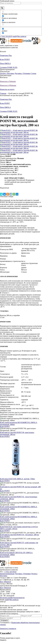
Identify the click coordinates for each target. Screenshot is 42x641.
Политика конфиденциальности (12, 598)
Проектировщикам (7, 574)
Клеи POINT (5, 426)
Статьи (33, 73)
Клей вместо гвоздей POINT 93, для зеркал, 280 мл (19, 535)
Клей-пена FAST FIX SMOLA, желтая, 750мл (17, 479)
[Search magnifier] (2, 8)
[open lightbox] (21, 132)
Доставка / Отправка (22, 73)
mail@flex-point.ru (19, 36)
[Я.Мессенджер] (1, 194)
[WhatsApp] (14, 194)
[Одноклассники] (7, 194)
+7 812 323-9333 (6, 36)
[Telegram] (10, 194)
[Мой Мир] (17, 194)
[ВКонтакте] (4, 194)
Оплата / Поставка (7, 73)
